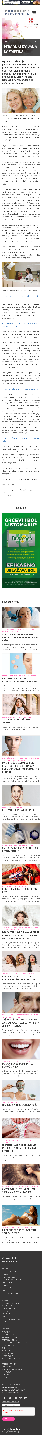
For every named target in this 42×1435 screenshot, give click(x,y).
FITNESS (5, 1285)
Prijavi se (8, 1419)
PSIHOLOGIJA (7, 1311)
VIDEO (4, 1322)
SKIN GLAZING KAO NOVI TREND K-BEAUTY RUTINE (17, 845)
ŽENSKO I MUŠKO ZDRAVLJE (12, 1280)
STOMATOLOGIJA (8, 1345)
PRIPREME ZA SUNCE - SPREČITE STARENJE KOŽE (17, 1227)
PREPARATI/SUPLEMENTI (11, 1337)
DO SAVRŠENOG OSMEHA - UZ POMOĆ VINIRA (16, 1061)
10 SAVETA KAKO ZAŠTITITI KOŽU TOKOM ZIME (16, 717)
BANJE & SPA (6, 1367)
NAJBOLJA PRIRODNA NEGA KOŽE (12, 1102)
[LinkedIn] (25, 1397)
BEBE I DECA (6, 1361)
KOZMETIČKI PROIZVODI (10, 1353)
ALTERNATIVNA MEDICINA (11, 1319)
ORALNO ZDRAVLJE (9, 1308)
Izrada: (4, 1429)
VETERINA (5, 1375)
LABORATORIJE (7, 1356)
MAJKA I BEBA (7, 1306)
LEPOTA (6, 41)
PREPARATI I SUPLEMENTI (11, 1303)
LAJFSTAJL (6, 1316)
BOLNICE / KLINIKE (8, 1335)
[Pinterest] (20, 1397)
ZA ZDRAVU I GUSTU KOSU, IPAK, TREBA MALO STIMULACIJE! (20, 1186)
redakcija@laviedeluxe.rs (10, 1393)
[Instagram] (15, 1397)
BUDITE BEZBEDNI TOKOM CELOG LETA (14, 886)
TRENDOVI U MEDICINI (9, 1288)
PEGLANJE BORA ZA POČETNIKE (12, 807)
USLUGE (5, 1377)
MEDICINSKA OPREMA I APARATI (13, 1369)
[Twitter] (9, 1397)
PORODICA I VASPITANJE (10, 1293)
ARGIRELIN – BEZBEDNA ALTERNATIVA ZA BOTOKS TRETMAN (20, 676)
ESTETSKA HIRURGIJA (9, 1277)
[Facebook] (4, 1397)
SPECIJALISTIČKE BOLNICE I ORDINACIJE (16, 1343)
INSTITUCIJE (6, 1372)
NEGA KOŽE (6, 1351)
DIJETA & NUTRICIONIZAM (11, 1274)
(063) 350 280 (8, 1390)
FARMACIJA (6, 1314)
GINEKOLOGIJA (7, 1348)
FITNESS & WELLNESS (9, 1364)
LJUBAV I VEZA (7, 1282)
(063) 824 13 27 (19, 1390)
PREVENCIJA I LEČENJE (10, 1272)
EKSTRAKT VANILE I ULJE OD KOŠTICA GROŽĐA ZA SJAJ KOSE (21, 974)
